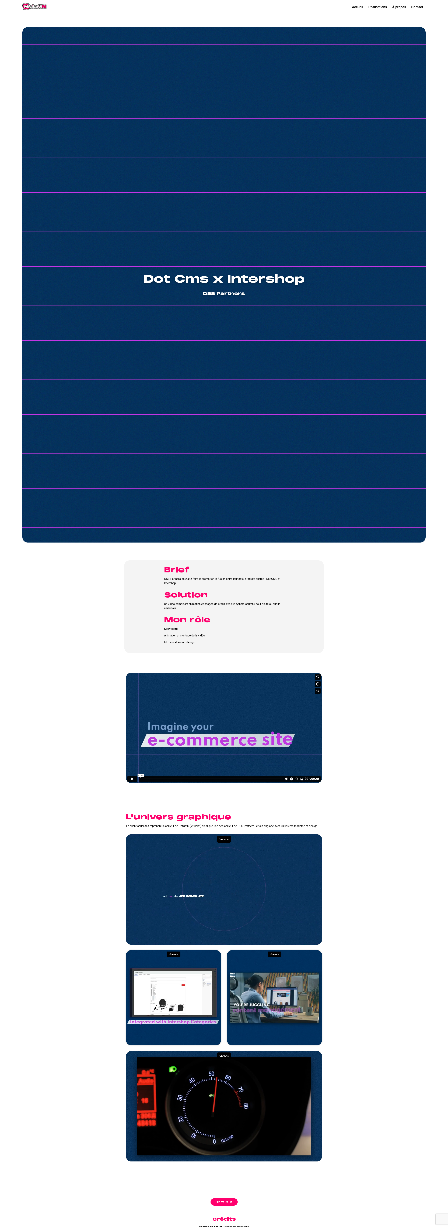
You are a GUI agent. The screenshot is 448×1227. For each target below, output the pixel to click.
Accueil (357, 7)
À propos (399, 7)
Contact (417, 7)
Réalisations (377, 7)
